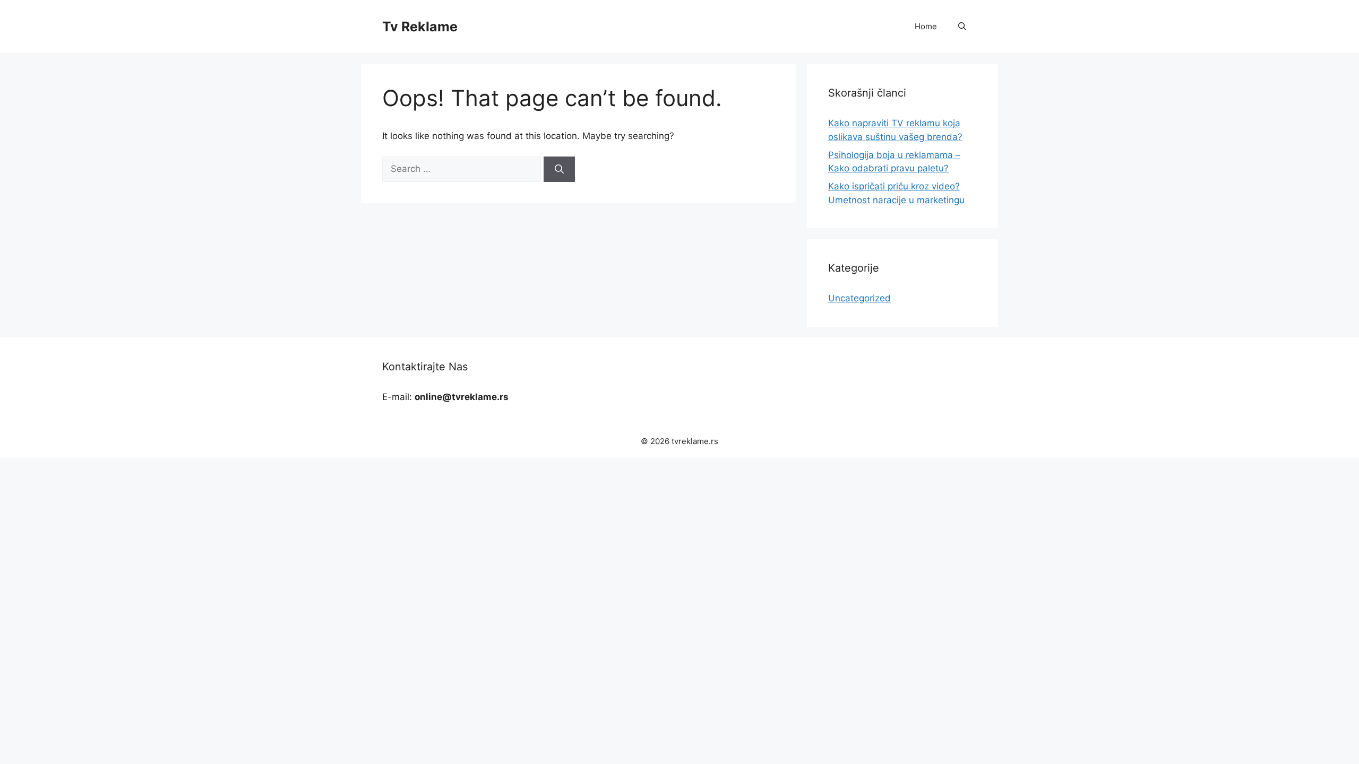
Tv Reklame (420, 26)
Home (926, 26)
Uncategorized (859, 298)
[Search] (559, 169)
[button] (962, 26)
